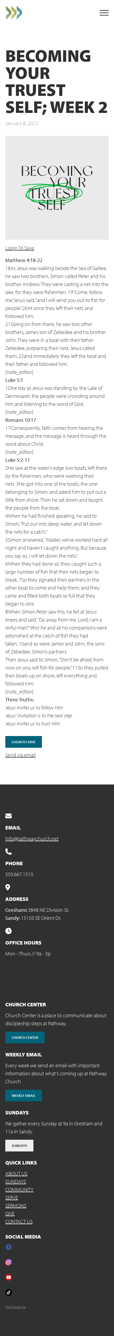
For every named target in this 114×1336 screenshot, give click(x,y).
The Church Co (15, 1307)
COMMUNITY (19, 1189)
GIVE (10, 1213)
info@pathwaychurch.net (32, 838)
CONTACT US (19, 1221)
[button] (104, 12)
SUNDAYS (15, 1181)
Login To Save (19, 247)
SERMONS (15, 1205)
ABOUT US (16, 1173)
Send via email (20, 754)
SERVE (11, 1197)
